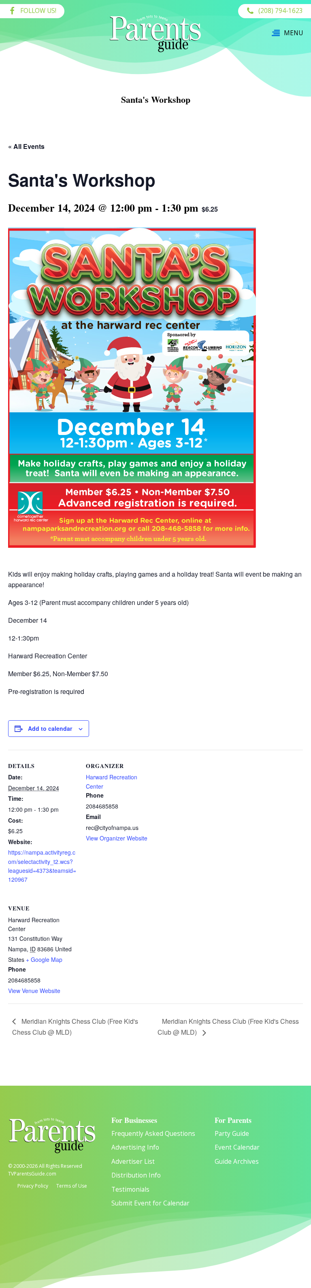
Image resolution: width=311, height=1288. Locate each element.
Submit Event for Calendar (150, 1203)
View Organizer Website (116, 838)
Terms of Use (71, 1185)
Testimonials (130, 1189)
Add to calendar (50, 728)
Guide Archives (237, 1161)
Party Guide (232, 1133)
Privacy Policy (32, 1185)
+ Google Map (44, 959)
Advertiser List (133, 1161)
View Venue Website (34, 991)
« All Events (26, 146)
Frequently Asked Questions (153, 1133)
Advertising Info (135, 1147)
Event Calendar (237, 1147)
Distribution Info (136, 1175)
